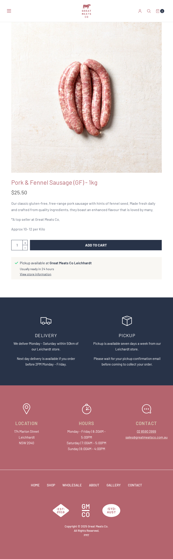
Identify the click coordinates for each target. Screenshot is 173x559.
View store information (35, 274)
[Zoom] (86, 97)
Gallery (114, 485)
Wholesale (72, 485)
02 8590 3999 (146, 431)
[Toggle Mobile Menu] (12, 11)
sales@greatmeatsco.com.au (146, 437)
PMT (86, 535)
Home (35, 485)
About (94, 485)
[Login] (140, 11)
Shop (51, 485)
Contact (135, 485)
